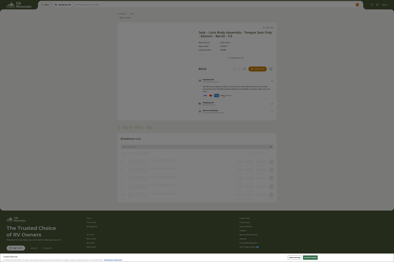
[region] (197, 257)
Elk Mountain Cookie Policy (113, 260)
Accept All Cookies (310, 257)
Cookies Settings (294, 257)
